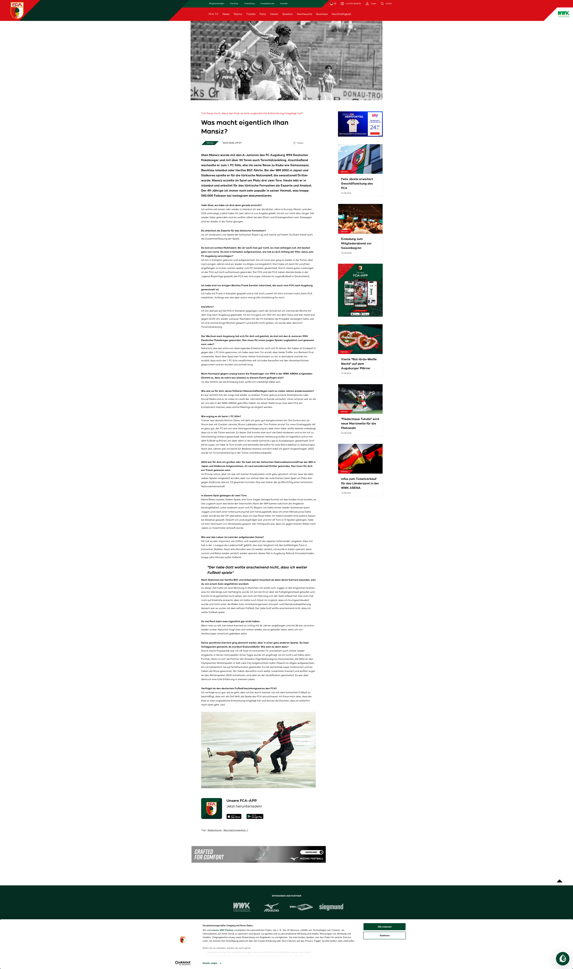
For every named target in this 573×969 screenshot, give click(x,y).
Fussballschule (267, 3)
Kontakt (284, 3)
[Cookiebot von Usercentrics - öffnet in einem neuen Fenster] (183, 963)
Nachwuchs (304, 14)
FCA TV (213, 14)
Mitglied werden (216, 3)
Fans (263, 14)
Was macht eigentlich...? (235, 830)
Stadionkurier (215, 830)
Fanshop (234, 3)
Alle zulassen (385, 926)
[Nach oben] (560, 879)
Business (322, 14)
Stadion (287, 14)
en (496, 14)
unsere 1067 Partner (222, 930)
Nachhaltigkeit (341, 14)
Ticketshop (249, 3)
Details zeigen (210, 963)
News (225, 14)
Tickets (250, 14)
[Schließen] (504, 14)
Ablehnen (385, 935)
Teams (238, 14)
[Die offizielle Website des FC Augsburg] (17, 10)
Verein (274, 14)
